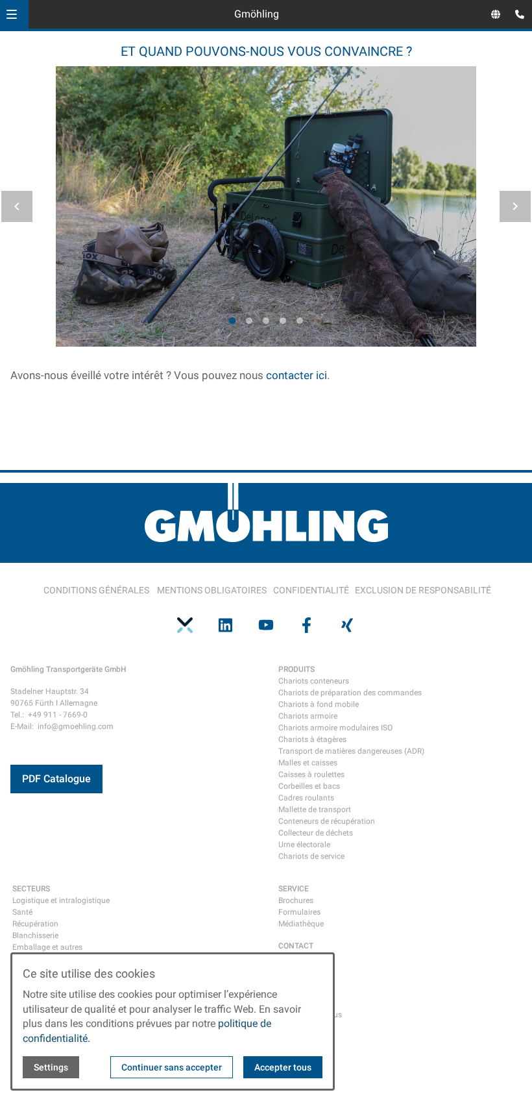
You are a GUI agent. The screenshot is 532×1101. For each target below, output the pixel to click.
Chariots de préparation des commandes (350, 692)
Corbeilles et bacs (309, 786)
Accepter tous (282, 1067)
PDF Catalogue (56, 779)
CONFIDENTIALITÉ (311, 590)
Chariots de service (311, 856)
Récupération (35, 923)
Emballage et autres (47, 947)
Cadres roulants (306, 797)
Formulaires (299, 912)
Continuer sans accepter (171, 1067)
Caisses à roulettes (311, 774)
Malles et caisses (307, 762)
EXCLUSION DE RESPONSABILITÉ (423, 590)
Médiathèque (301, 923)
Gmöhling (256, 14)
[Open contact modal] (516, 15)
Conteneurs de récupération (326, 821)
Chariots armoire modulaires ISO (335, 727)
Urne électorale (304, 844)
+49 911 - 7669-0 (58, 714)
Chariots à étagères (312, 739)
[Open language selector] (495, 14)
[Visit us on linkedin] (225, 625)
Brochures (295, 900)
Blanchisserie (35, 935)
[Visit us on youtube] (266, 625)
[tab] (232, 320)
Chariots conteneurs (313, 681)
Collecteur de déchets (315, 832)
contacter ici (296, 375)
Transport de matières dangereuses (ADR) (351, 751)
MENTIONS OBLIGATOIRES (212, 590)
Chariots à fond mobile (318, 704)
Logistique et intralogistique (61, 900)
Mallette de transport (314, 809)
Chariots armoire (307, 716)
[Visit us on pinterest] (185, 625)
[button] (11, 14)
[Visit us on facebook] (306, 625)
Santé (22, 912)
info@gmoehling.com (76, 726)
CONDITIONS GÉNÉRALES (96, 590)
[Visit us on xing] (347, 625)
